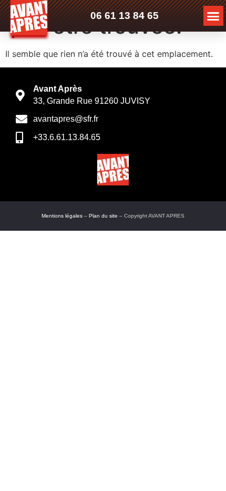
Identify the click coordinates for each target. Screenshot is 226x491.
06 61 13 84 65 (124, 15)
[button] (213, 16)
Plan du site (103, 216)
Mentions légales (62, 216)
